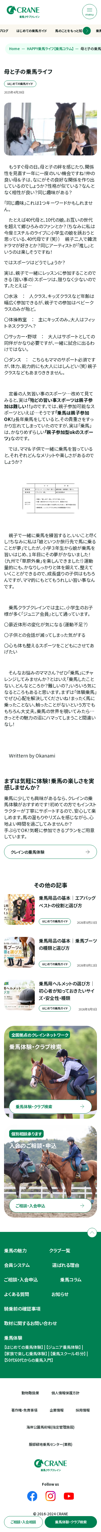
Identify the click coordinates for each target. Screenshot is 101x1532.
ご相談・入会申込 (21, 1279)
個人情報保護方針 (65, 1393)
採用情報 (83, 1410)
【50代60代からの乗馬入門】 (28, 1360)
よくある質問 (16, 1294)
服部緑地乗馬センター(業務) (50, 1444)
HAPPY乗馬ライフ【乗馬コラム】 (50, 48)
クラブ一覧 (59, 1250)
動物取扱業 (30, 1393)
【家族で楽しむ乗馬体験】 (25, 1353)
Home (14, 48)
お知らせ (59, 1294)
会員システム (17, 1265)
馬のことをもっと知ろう (71, 30)
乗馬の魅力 (15, 1250)
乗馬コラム (71, 1279)
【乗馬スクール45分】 (68, 1353)
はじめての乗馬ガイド (31, 30)
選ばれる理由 (65, 1265)
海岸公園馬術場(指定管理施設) (50, 1427)
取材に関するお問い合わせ (30, 1323)
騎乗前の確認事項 (22, 1308)
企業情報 (57, 1410)
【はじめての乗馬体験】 (23, 1347)
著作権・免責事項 (24, 1410)
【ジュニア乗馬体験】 (63, 1347)
